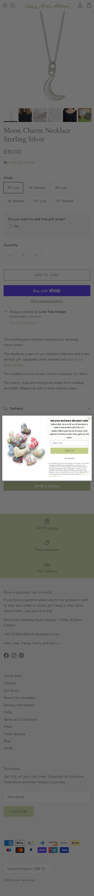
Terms (58, 476)
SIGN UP (69, 450)
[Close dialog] (89, 418)
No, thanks (69, 458)
